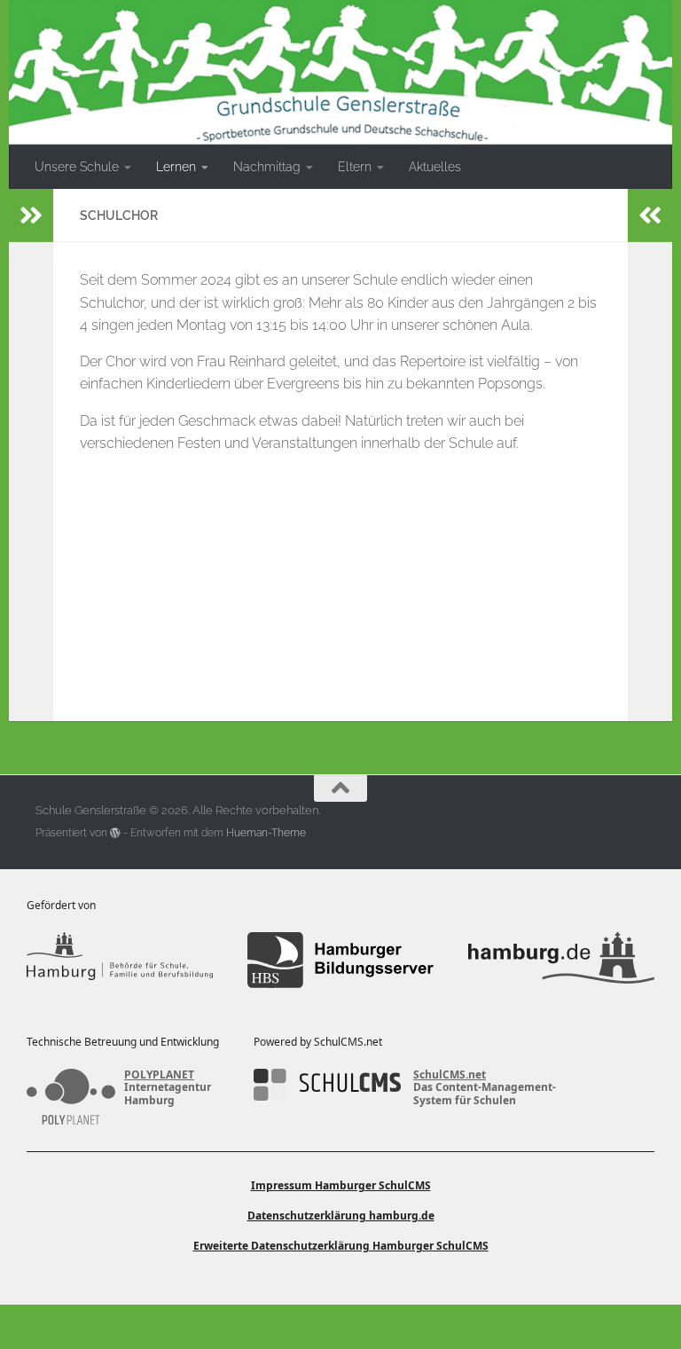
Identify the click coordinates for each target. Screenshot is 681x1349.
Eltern (355, 167)
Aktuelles (435, 167)
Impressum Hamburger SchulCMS (341, 1185)
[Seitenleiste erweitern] (31, 215)
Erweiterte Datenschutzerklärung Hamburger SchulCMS (341, 1245)
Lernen (176, 167)
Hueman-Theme (266, 833)
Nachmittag (267, 167)
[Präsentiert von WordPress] (115, 832)
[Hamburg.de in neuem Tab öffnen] (561, 960)
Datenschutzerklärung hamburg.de (340, 1215)
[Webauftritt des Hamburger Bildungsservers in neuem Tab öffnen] (340, 960)
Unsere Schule (77, 167)
